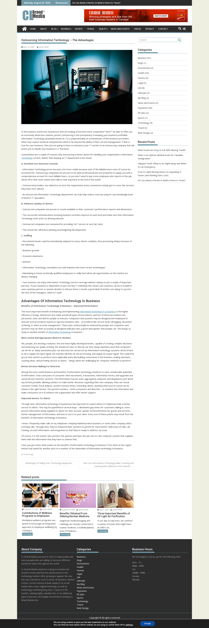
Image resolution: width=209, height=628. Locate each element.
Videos (137, 29)
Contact (163, 29)
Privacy (149, 29)
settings (129, 625)
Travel (91, 29)
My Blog (142, 97)
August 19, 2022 (68, 509)
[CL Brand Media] (24, 28)
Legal (140, 82)
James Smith (44, 47)
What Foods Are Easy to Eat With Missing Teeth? (162, 150)
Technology (27, 157)
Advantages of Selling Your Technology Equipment (48, 463)
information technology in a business (98, 311)
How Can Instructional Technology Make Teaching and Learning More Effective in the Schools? (108, 465)
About (43, 29)
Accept (147, 623)
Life (139, 87)
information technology (59, 332)
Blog (54, 29)
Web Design (144, 132)
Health (102, 29)
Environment (144, 67)
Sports (79, 29)
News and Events (120, 29)
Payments (143, 107)
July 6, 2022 (104, 509)
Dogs (140, 62)
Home (33, 29)
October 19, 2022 (31, 509)
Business (66, 29)
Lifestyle (142, 92)
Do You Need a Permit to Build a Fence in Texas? (96, 2)
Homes (141, 77)
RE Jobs (141, 112)
